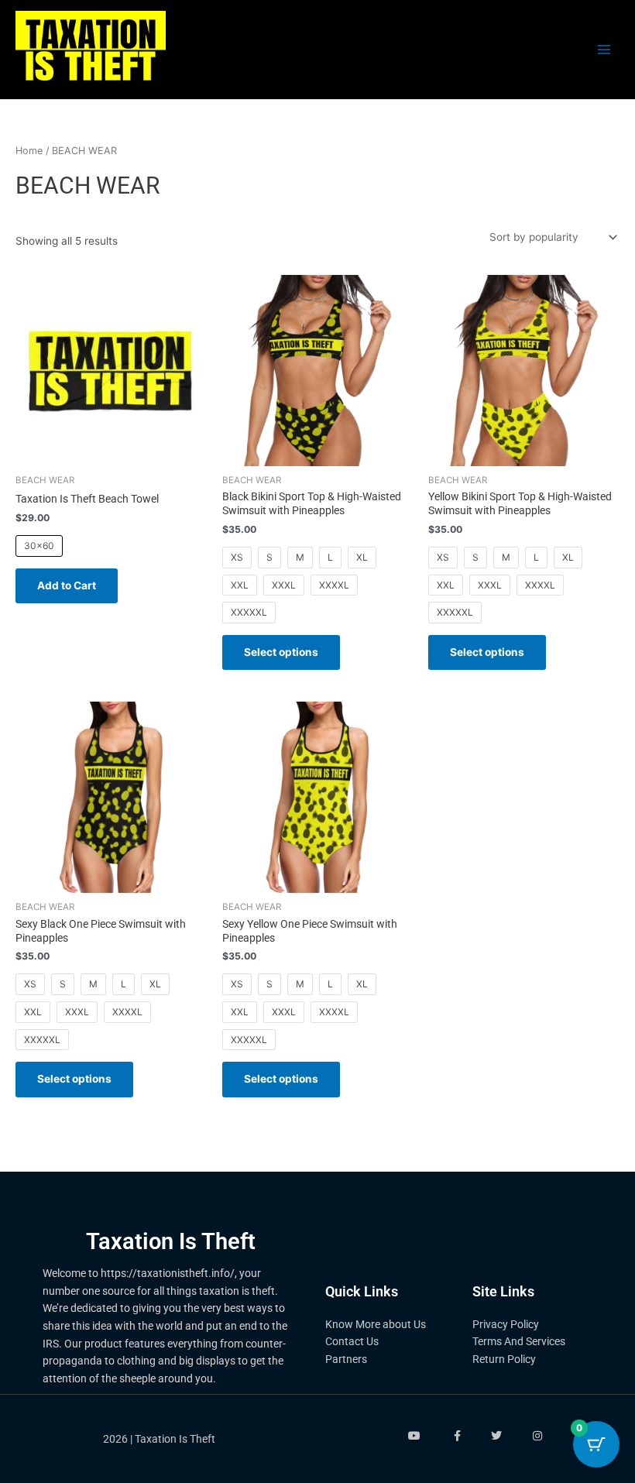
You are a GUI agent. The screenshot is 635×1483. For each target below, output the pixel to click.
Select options (281, 652)
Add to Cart (66, 585)
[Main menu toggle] (604, 50)
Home (29, 150)
